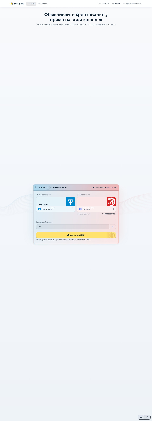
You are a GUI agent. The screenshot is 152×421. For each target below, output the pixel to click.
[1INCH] (111, 201)
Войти (117, 3)
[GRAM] (70, 201)
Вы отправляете (44, 195)
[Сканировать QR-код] (112, 226)
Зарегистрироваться (133, 3)
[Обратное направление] (48, 187)
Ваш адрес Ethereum (44, 222)
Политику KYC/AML (83, 239)
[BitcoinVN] (17, 3)
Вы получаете (84, 195)
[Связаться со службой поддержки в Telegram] (147, 417)
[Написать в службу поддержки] (141, 417)
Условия (71, 239)
